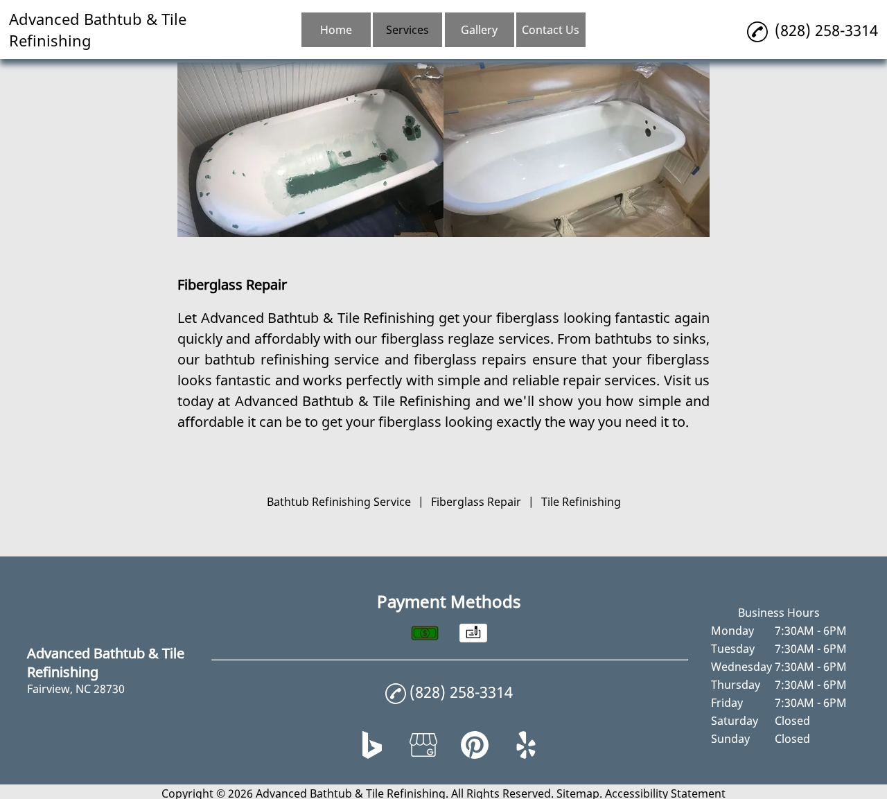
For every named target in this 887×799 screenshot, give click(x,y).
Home (336, 29)
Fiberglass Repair (476, 501)
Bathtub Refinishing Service (339, 501)
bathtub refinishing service (291, 359)
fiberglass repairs (470, 359)
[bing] (372, 754)
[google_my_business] (423, 754)
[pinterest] (474, 754)
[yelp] (526, 754)
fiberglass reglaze (437, 338)
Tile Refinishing (581, 501)
